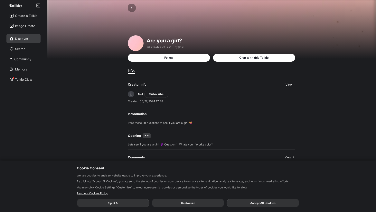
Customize (188, 203)
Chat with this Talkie (254, 57)
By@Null (179, 47)
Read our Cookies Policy (92, 193)
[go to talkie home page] (16, 5)
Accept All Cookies (263, 203)
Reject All (113, 203)
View (288, 157)
